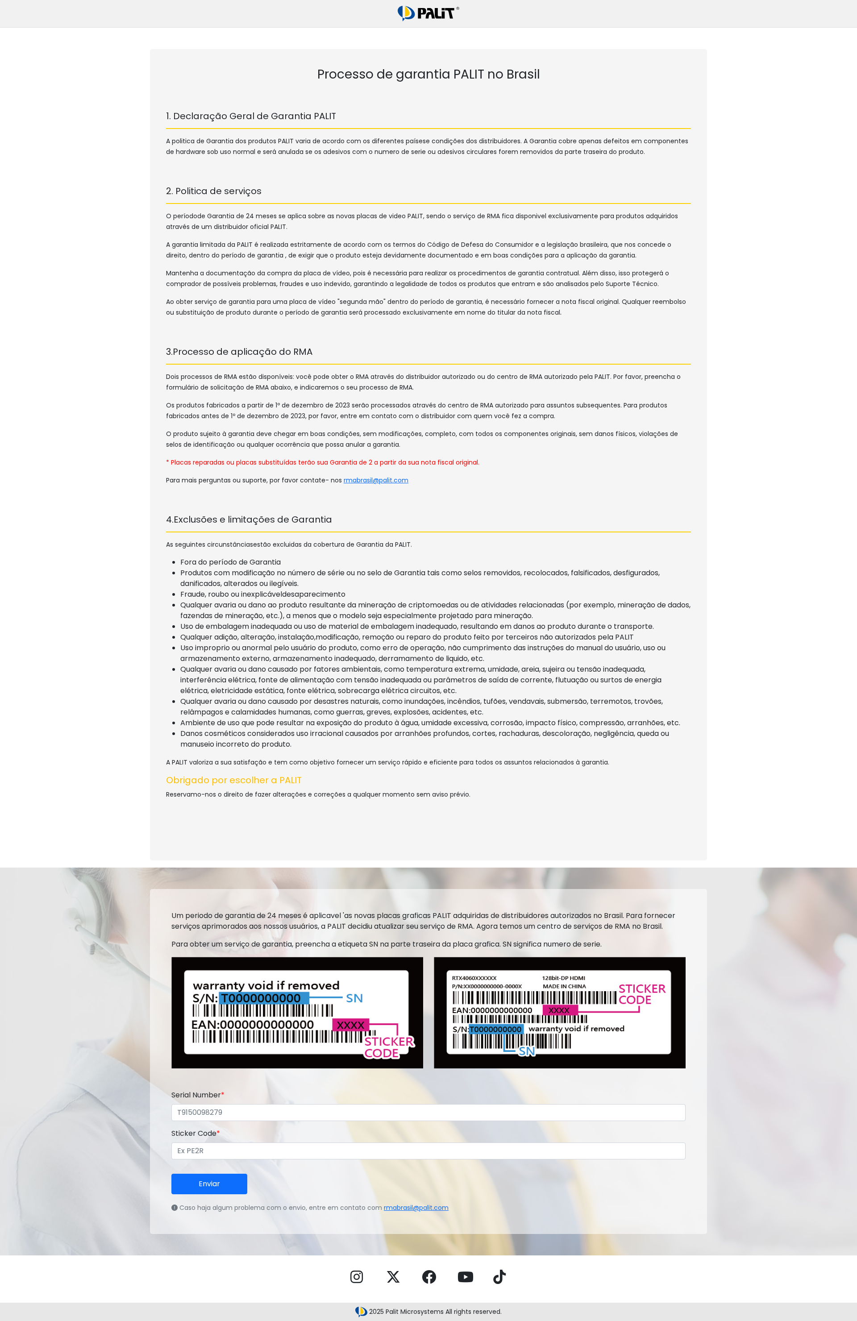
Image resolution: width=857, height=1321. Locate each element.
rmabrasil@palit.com (376, 480)
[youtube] (466, 1277)
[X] (393, 1277)
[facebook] (429, 1277)
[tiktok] (499, 1277)
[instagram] (356, 1277)
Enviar (209, 1184)
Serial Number (198, 1095)
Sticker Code (195, 1133)
